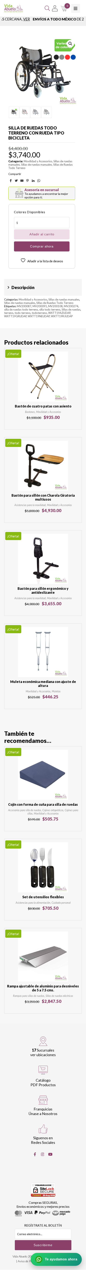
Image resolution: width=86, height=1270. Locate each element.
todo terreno (22, 313)
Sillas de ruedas (71, 309)
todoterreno (39, 313)
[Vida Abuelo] (13, 8)
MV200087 (24, 306)
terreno (8, 313)
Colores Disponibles (29, 212)
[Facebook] (35, 1154)
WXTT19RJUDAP (62, 316)
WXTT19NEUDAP (39, 316)
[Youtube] (50, 1154)
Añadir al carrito (41, 234)
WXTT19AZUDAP (59, 313)
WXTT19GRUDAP (15, 316)
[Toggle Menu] (75, 8)
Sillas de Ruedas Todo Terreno (54, 302)
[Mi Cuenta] (55, 8)
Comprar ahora (41, 246)
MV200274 (71, 306)
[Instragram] (42, 1154)
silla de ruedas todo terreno (21, 309)
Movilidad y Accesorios (38, 161)
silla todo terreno (49, 309)
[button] (70, 43)
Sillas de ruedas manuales (36, 164)
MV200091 (40, 306)
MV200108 (55, 306)
